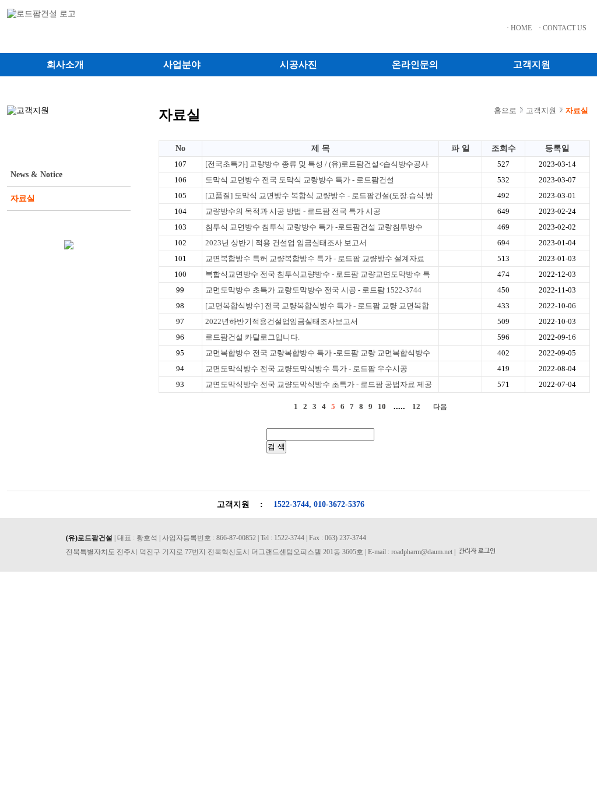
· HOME (519, 28)
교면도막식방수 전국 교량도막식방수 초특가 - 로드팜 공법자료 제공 (318, 384)
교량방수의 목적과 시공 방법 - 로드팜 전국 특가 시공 (293, 211)
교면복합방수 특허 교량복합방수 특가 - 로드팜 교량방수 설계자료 (314, 258)
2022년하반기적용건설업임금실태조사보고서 (281, 321)
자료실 (22, 198)
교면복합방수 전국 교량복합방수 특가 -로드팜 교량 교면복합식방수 (317, 352)
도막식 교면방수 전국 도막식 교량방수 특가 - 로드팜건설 (299, 179)
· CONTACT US (563, 28)
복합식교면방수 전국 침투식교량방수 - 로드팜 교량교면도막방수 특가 (317, 275)
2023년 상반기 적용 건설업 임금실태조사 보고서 (286, 242)
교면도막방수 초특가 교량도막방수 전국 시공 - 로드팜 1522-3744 (313, 290)
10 (382, 406)
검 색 (276, 446)
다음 (440, 407)
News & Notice (36, 174)
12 (416, 406)
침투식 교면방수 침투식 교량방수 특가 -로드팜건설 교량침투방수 (314, 227)
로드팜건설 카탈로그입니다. (252, 337)
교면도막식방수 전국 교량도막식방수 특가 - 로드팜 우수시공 (306, 368)
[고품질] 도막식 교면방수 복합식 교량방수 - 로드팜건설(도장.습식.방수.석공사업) (319, 197)
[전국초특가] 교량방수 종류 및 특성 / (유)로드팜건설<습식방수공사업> (317, 165)
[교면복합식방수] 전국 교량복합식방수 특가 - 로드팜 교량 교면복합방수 (317, 307)
